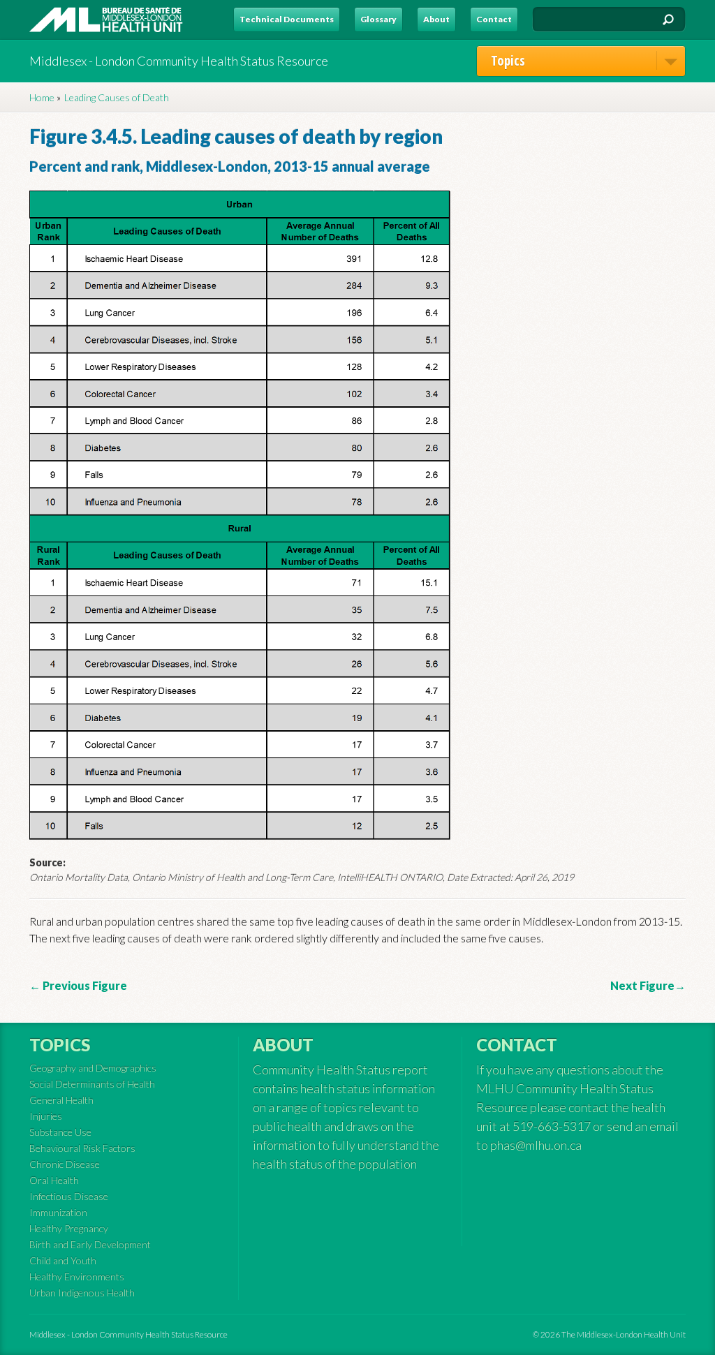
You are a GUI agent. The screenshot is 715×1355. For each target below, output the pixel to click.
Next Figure (642, 985)
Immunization (58, 1212)
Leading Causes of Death (116, 97)
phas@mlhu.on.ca (536, 1145)
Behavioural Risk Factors (82, 1148)
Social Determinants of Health (92, 1084)
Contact (494, 19)
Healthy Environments (76, 1276)
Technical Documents (286, 19)
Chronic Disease (64, 1164)
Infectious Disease (68, 1196)
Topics (508, 61)
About (436, 19)
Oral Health (54, 1180)
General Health (61, 1100)
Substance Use (60, 1132)
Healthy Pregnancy (68, 1228)
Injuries (45, 1116)
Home (41, 97)
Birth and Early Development (90, 1244)
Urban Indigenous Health (82, 1292)
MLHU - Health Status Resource (106, 19)
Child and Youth (62, 1260)
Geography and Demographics (92, 1068)
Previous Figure (83, 985)
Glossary (378, 19)
